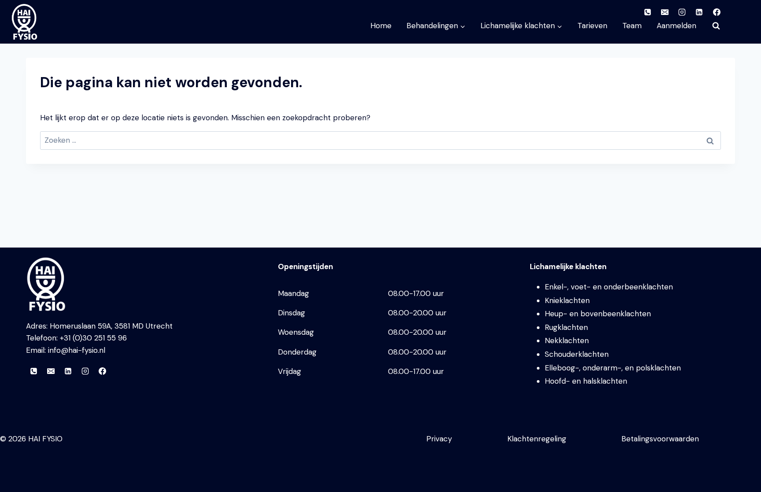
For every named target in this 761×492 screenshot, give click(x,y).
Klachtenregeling (536, 439)
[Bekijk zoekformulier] (716, 26)
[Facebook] (102, 371)
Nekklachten (567, 340)
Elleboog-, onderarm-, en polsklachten (613, 368)
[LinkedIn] (67, 371)
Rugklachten (566, 327)
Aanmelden (676, 25)
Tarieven (592, 25)
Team (632, 25)
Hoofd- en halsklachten (586, 381)
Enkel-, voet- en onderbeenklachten (609, 287)
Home (381, 25)
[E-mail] (50, 371)
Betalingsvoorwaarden (660, 439)
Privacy (439, 439)
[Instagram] (85, 371)
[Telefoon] (33, 371)
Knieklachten (567, 300)
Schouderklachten (577, 354)
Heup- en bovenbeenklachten (598, 313)
